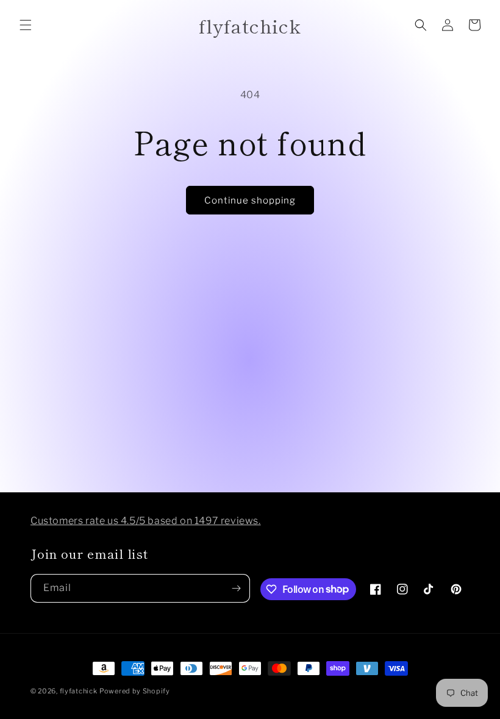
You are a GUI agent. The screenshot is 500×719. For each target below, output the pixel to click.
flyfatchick (79, 691)
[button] (25, 25)
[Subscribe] (236, 588)
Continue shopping (250, 200)
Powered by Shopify (134, 691)
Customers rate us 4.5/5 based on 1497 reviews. (145, 520)
